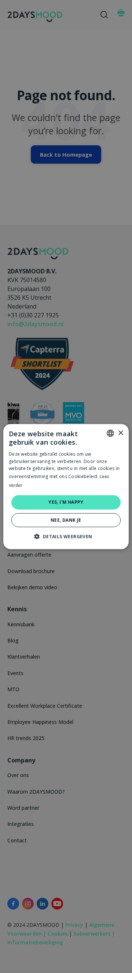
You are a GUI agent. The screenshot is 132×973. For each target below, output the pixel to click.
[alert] (66, 486)
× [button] (120, 433)
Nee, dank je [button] (66, 520)
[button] (66, 536)
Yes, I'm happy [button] (66, 502)
